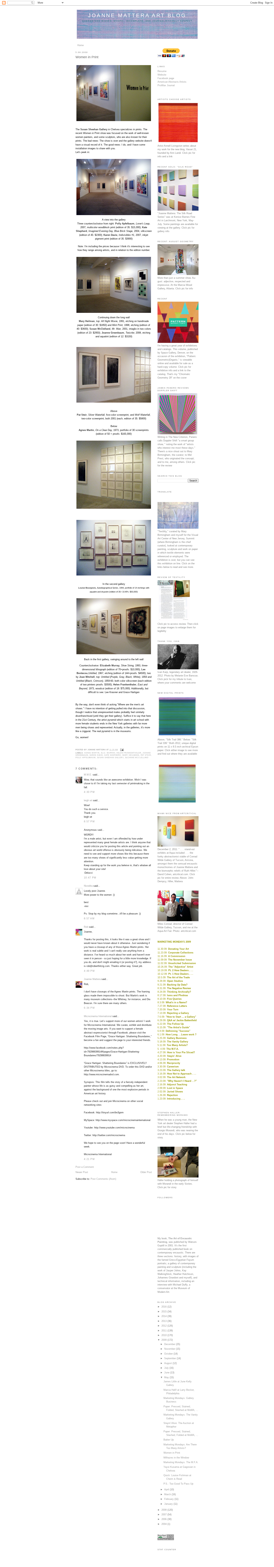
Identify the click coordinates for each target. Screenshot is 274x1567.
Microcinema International (98, 1016)
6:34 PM (89, 1007)
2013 (164, 1321)
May (167, 1377)
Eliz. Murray (108, 753)
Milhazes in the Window (176, 1457)
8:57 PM (89, 821)
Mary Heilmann (130, 755)
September (170, 1358)
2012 (164, 1325)
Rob (86, 926)
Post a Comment (84, 1167)
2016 (164, 1306)
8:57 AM (89, 918)
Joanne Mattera (92, 979)
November (170, 1348)
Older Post (146, 1172)
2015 (164, 1311)
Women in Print (171, 1452)
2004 (164, 1524)
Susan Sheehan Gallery (110, 758)
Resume (162, 71)
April (167, 1489)
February (169, 1499)
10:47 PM (90, 877)
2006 (164, 1519)
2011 (164, 1330)
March (168, 1494)
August (168, 1363)
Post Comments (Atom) (103, 1178)
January (169, 1503)
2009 (164, 1339)
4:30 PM (89, 792)
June (167, 1372)
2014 (164, 1316)
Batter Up (168, 1439)
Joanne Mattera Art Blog (137, 15)
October (169, 1353)
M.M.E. (88, 774)
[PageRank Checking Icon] (166, 1539)
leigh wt (88, 800)
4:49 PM (89, 970)
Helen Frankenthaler (128, 753)
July (166, 1367)
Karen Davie (96, 755)
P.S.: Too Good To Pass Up (178, 1483)
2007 (164, 1514)
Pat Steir (146, 755)
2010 (164, 1335)
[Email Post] (121, 750)
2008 (164, 1509)
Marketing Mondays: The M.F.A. (180, 1462)
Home (80, 45)
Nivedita (88, 885)
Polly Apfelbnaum (85, 758)
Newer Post (81, 1172)
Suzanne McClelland (137, 758)
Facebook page (166, 78)
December (170, 1344)
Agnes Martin (92, 753)
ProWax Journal (166, 85)
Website (162, 74)
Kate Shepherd (112, 755)
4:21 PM (89, 1159)
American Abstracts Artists (172, 81)
